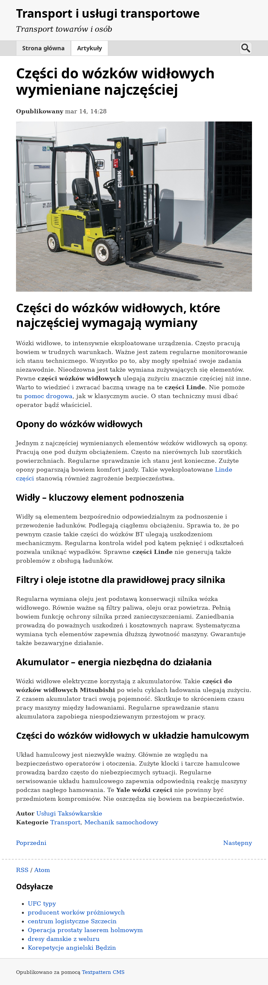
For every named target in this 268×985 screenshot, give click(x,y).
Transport (65, 822)
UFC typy (42, 903)
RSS (22, 869)
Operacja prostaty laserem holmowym (85, 930)
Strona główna (43, 48)
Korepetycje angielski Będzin (72, 947)
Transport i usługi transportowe (107, 13)
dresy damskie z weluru (64, 938)
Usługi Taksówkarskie (69, 813)
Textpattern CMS (103, 972)
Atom (42, 869)
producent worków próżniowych (76, 912)
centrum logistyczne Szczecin (72, 921)
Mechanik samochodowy (121, 822)
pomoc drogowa (48, 396)
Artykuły (89, 48)
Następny (237, 842)
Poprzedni (31, 842)
